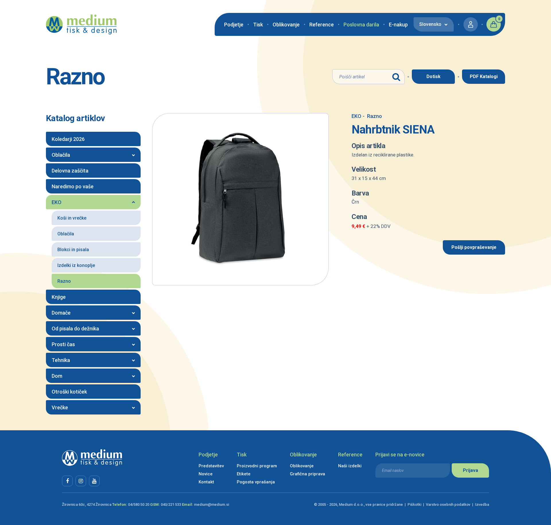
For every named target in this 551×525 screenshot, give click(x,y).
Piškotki (414, 504)
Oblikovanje (286, 25)
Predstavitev (211, 465)
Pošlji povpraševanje (473, 247)
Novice (206, 473)
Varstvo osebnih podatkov (448, 504)
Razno (372, 116)
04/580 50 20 (138, 504)
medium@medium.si (211, 504)
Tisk (258, 25)
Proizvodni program (257, 465)
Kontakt (206, 482)
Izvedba (482, 504)
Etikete (244, 473)
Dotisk (433, 76)
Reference (321, 25)
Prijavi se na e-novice (399, 455)
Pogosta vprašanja (256, 482)
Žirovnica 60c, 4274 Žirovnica (86, 504)
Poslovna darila (361, 25)
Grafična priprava (307, 473)
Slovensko (430, 24)
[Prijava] (470, 24)
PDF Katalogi (484, 76)
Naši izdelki (350, 465)
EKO (356, 116)
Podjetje (233, 25)
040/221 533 (171, 504)
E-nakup (398, 25)
